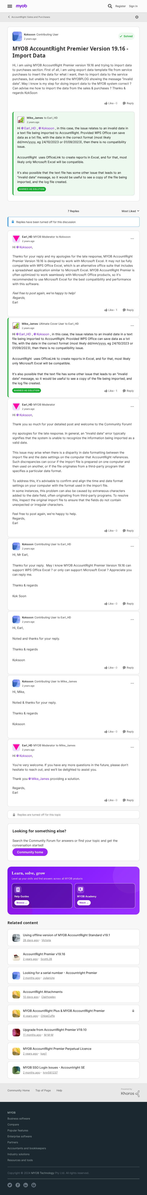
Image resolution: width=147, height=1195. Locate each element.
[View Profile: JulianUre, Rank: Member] (16, 975)
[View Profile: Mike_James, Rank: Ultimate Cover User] (16, 325)
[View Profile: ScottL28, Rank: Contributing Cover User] (16, 957)
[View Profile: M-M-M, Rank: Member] (16, 1032)
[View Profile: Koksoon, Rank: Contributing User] (17, 36)
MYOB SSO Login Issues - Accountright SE (54, 1067)
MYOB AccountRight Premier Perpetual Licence (57, 1049)
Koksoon (29, 34)
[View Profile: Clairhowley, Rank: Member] (16, 994)
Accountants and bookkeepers (26, 1148)
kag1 (44, 1053)
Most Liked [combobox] (131, 211)
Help (59, 1090)
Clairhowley (48, 996)
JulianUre (49, 977)
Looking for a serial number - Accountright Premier (60, 973)
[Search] (110, 6)
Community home (30, 852)
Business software (18, 1118)
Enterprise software (19, 1136)
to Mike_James (67, 681)
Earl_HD (30, 128)
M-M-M (48, 1034)
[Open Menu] (137, 17)
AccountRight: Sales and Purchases (30, 17)
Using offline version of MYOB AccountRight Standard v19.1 (66, 935)
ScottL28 (46, 959)
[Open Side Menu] (10, 6)
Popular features (17, 1130)
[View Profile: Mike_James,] (21, 120)
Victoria (46, 940)
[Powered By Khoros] (130, 1092)
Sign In (133, 6)
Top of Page (43, 1090)
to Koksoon (63, 236)
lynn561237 (50, 1072)
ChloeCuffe (48, 1015)
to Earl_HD (51, 117)
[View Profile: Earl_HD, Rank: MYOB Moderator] (16, 239)
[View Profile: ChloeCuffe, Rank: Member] (16, 1013)
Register (120, 6)
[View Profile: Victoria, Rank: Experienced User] (16, 938)
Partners (12, 1142)
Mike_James (35, 117)
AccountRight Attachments (43, 992)
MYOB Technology (42, 1173)
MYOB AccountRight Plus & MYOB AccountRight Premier (64, 1011)
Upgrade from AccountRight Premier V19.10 (55, 1030)
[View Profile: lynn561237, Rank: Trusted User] (16, 1070)
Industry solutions (18, 1154)
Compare (13, 1124)
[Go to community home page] (21, 6)
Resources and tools (20, 1160)
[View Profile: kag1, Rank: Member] (16, 1051)
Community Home (18, 1090)
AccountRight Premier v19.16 (44, 954)
